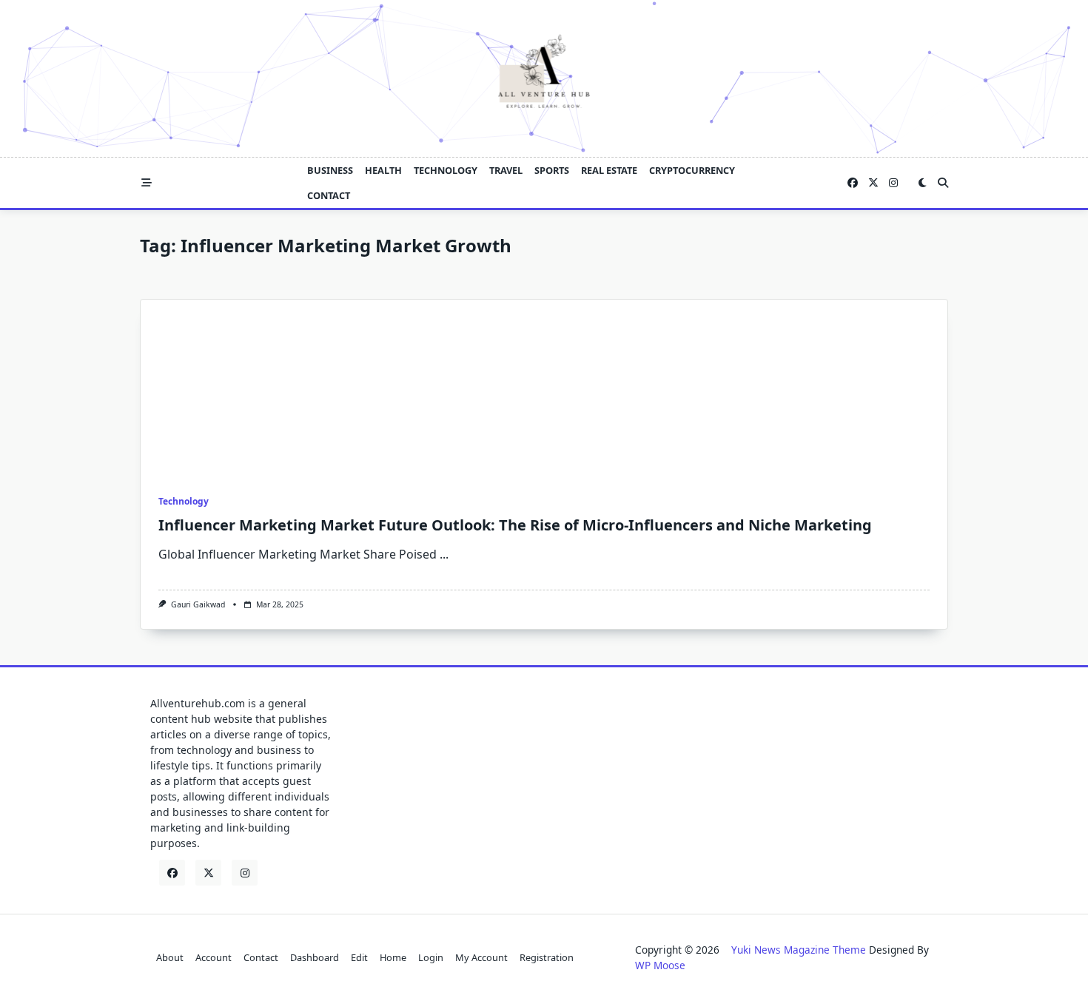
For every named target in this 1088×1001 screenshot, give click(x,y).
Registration (547, 957)
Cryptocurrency (692, 170)
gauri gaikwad (198, 604)
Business (330, 170)
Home (393, 957)
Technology (445, 170)
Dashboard (314, 957)
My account (481, 957)
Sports (551, 170)
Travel (506, 170)
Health (383, 170)
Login (430, 957)
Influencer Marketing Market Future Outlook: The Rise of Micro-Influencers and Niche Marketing (515, 525)
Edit (359, 957)
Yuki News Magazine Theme (798, 950)
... (444, 554)
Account (213, 957)
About (170, 957)
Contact (328, 195)
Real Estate (609, 170)
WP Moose (660, 965)
